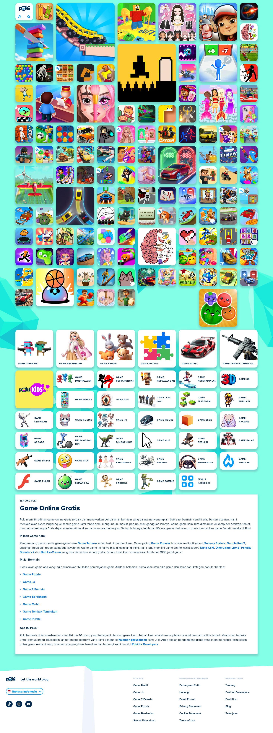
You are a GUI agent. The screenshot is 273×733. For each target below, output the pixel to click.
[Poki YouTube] (28, 704)
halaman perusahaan (132, 639)
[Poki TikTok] (9, 704)
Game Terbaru (87, 543)
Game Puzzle (32, 574)
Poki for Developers (145, 644)
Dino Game (223, 547)
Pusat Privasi (187, 699)
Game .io (29, 581)
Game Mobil (31, 604)
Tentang (230, 685)
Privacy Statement (190, 706)
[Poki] (24, 8)
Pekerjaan (231, 713)
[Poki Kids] (34, 389)
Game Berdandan (35, 596)
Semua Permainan (144, 720)
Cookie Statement (190, 713)
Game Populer (160, 543)
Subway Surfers (214, 543)
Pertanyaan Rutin (189, 685)
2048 (236, 547)
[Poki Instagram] (19, 704)
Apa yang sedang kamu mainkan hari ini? (28, 16)
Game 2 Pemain (34, 589)
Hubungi (184, 692)
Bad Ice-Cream (51, 552)
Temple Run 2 (236, 543)
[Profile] (19, 16)
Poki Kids (231, 699)
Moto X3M (207, 547)
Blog (228, 706)
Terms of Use (187, 720)
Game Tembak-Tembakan (40, 611)
